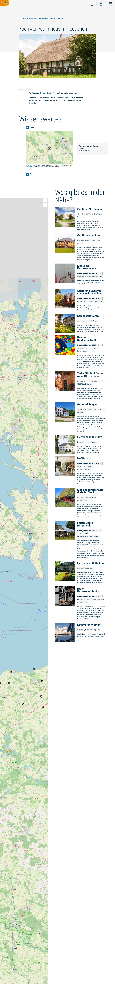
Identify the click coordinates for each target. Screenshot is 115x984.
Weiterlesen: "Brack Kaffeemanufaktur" (81, 603)
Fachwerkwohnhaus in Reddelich (51, 18)
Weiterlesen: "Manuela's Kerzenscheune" (81, 275)
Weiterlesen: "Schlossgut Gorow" (81, 323)
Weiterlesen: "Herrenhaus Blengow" (81, 444)
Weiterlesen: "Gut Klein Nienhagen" (81, 219)
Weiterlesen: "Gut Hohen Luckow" (81, 247)
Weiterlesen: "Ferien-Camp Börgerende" (81, 540)
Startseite (22, 18)
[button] (11, 672)
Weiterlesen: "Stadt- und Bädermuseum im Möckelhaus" (81, 300)
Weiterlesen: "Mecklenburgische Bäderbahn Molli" (81, 503)
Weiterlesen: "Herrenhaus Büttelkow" (81, 573)
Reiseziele (32, 18)
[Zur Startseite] (5, 3)
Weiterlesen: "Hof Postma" (81, 471)
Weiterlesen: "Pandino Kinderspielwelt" (81, 352)
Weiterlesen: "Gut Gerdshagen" (81, 417)
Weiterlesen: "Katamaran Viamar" (81, 632)
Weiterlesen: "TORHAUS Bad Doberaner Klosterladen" (81, 386)
